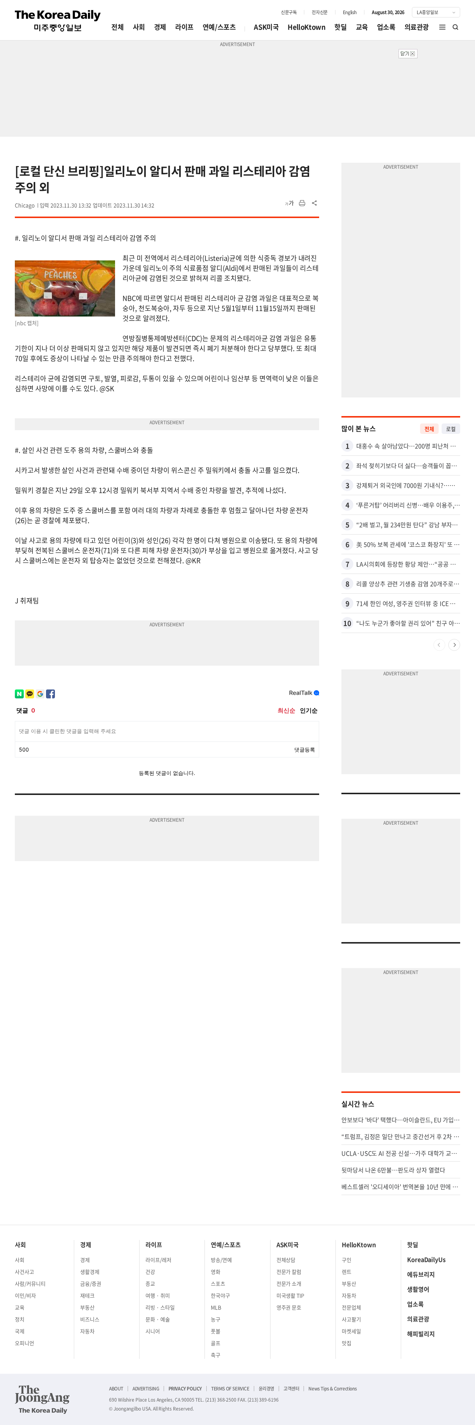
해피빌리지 (421, 1333)
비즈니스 (89, 1319)
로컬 (451, 428)
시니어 (152, 1331)
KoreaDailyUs (426, 1259)
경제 (160, 27)
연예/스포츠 (219, 27)
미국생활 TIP (290, 1295)
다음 (454, 645)
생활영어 (418, 1289)
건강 (150, 1271)
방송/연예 (221, 1259)
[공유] (314, 203)
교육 (362, 27)
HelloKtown (306, 27)
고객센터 (291, 1388)
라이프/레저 (158, 1259)
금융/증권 (90, 1283)
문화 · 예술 (157, 1319)
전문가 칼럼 (289, 1271)
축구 (215, 1355)
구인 (346, 1259)
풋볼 (215, 1331)
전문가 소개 (289, 1283)
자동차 (87, 1331)
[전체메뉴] (442, 27)
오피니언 (24, 1343)
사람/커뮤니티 (30, 1283)
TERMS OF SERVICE (230, 1388)
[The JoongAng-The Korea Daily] (42, 1399)
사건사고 (24, 1271)
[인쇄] (302, 203)
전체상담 (286, 1259)
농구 (215, 1319)
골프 (215, 1343)
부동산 (87, 1307)
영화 (215, 1271)
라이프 (184, 27)
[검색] (455, 27)
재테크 (87, 1295)
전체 (117, 27)
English (350, 12)
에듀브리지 (421, 1274)
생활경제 (89, 1271)
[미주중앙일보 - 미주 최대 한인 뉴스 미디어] (58, 21)
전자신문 (319, 12)
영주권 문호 (289, 1307)
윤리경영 (266, 1388)
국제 (19, 1331)
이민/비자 (25, 1295)
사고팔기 (351, 1319)
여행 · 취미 (157, 1295)
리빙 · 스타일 (160, 1307)
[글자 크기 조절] (289, 203)
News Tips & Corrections (332, 1388)
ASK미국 (266, 27)
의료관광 (416, 27)
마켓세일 (351, 1331)
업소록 (386, 27)
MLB (216, 1307)
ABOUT (116, 1388)
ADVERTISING (145, 1388)
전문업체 (351, 1307)
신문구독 (289, 12)
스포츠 (218, 1283)
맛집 (346, 1343)
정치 (19, 1319)
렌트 (346, 1271)
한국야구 (220, 1295)
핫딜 (340, 27)
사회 (139, 27)
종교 (150, 1283)
